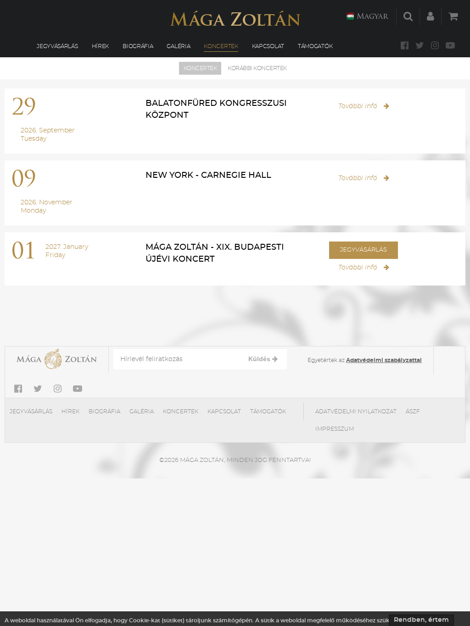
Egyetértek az (365, 360)
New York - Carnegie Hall (208, 175)
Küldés (260, 358)
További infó (358, 106)
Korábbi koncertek (257, 68)
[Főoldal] (235, 18)
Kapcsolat (268, 46)
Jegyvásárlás (57, 46)
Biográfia (138, 46)
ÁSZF (413, 411)
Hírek (100, 46)
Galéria (178, 46)
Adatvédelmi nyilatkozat (356, 411)
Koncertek (221, 46)
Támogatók (315, 46)
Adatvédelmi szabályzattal (384, 360)
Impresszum (334, 429)
